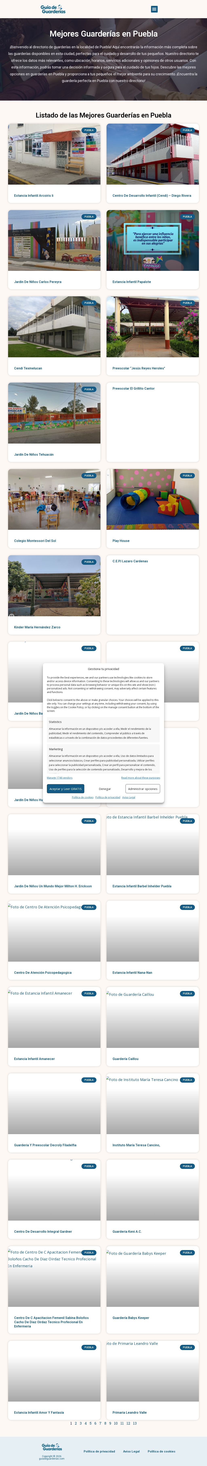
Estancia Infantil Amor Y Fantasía (39, 1412)
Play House (121, 541)
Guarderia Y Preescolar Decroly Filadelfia (45, 1145)
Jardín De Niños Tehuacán (34, 454)
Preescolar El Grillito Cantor (134, 388)
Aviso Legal (128, 797)
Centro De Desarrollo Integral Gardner (43, 1232)
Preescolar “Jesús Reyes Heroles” (139, 368)
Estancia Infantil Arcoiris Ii (33, 196)
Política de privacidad (107, 797)
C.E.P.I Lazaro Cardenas (130, 561)
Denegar (105, 789)
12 (128, 1423)
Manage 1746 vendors (59, 777)
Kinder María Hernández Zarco (37, 627)
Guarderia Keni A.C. (127, 1232)
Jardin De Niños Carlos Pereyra (37, 282)
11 (122, 1423)
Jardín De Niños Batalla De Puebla (39, 713)
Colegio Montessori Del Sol (35, 541)
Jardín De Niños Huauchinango (37, 800)
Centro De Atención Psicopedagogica (43, 973)
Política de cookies (82, 797)
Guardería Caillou (125, 1059)
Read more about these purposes (140, 777)
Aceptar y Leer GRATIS (66, 789)
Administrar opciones (142, 789)
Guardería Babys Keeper (131, 1318)
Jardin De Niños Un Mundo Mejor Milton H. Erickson (53, 886)
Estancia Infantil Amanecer (34, 1059)
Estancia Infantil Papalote (132, 282)
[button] (154, 9)
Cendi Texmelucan (28, 368)
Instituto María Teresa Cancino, (136, 1145)
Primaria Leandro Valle (130, 1412)
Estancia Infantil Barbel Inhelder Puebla (142, 886)
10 (116, 1423)
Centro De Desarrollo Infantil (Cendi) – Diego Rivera (152, 196)
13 (135, 1423)
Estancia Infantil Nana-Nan (132, 973)
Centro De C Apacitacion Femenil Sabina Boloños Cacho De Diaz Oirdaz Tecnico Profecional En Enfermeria (51, 1322)
